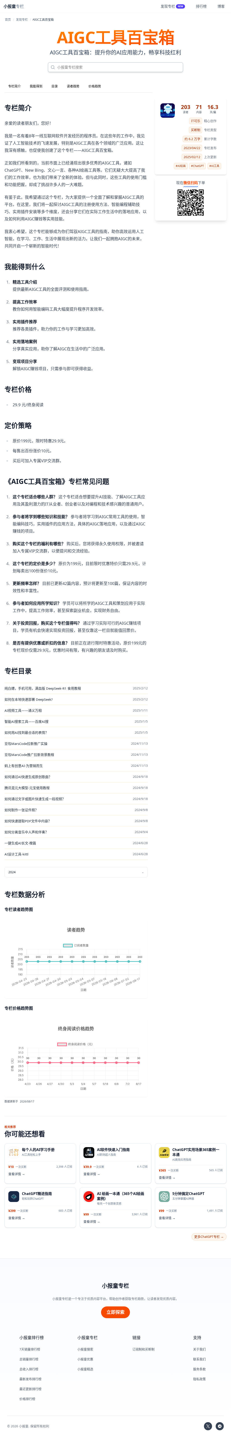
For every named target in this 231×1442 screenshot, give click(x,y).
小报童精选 (85, 1369)
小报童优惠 (85, 1359)
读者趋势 (73, 86)
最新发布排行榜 (30, 1379)
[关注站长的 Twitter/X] (208, 1426)
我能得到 (36, 86)
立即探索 (115, 1312)
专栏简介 (14, 86)
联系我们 (199, 1359)
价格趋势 (94, 86)
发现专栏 (22, 19)
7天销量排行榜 (29, 1349)
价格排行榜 (27, 1399)
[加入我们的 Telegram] (220, 1426)
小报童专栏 (115, 1285)
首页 (8, 19)
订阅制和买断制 (143, 1349)
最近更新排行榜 (30, 1389)
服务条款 (199, 1369)
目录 (54, 86)
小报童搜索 (85, 1349)
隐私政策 (199, 1379)
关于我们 (199, 1349)
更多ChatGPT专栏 (209, 1236)
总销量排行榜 (28, 1359)
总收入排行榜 (28, 1369)
